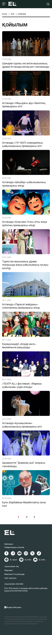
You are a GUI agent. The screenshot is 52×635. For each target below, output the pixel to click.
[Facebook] (6, 553)
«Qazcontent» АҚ (11, 566)
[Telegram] (13, 553)
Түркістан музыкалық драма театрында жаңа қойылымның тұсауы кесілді (25, 265)
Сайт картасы (10, 578)
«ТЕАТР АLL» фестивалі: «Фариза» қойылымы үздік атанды (22, 385)
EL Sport (13, 560)
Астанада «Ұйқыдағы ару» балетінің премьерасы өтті (23, 105)
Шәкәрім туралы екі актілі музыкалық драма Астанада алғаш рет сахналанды (25, 65)
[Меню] (4, 4)
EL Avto (42, 560)
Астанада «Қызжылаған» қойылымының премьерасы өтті (22, 425)
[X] (32, 553)
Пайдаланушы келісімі (14, 547)
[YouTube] (19, 553)
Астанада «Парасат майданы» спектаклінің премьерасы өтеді (21, 306)
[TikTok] (39, 553)
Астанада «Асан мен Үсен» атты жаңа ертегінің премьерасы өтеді (24, 223)
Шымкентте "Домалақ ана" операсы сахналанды (23, 464)
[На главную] (12, 4)
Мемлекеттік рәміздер (14, 574)
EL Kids (28, 560)
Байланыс (8, 544)
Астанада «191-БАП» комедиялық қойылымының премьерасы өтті (22, 144)
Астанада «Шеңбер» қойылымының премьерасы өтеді (24, 184)
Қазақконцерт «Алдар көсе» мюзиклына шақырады (19, 345)
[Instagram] (26, 553)
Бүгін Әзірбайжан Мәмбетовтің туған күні (24, 504)
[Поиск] (48, 4)
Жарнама (8, 570)
